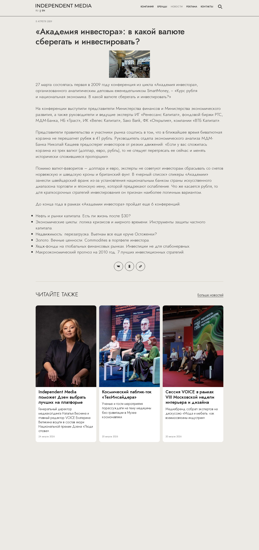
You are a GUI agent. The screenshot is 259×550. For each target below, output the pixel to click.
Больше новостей (210, 295)
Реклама (191, 6)
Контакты (207, 6)
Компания (147, 6)
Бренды (162, 6)
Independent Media (64, 6)
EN (43, 10)
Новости (177, 6)
